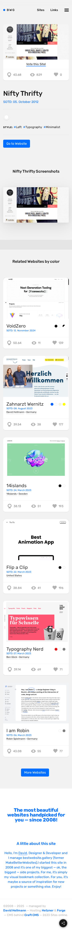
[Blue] (52, 404)
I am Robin (17, 730)
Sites (40, 10)
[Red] (56, 649)
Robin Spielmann (15, 738)
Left (19, 127)
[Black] (56, 326)
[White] (6, 117)
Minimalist (53, 127)
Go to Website (16, 143)
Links (54, 10)
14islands (16, 485)
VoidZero (16, 326)
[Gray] (64, 649)
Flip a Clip (17, 567)
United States (14, 575)
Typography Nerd (24, 649)
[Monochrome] (64, 326)
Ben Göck (11, 657)
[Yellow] (64, 404)
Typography (33, 127)
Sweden (23, 493)
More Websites (35, 772)
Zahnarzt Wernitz (25, 404)
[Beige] (60, 404)
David (22, 853)
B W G (11, 10)
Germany (31, 412)
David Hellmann (15, 412)
